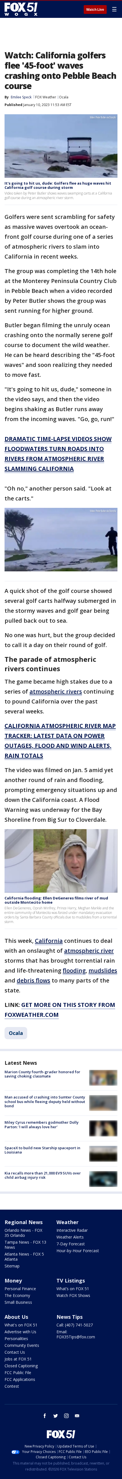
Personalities (16, 1338)
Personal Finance (20, 1288)
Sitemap (12, 1266)
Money (13, 1280)
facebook (44, 1415)
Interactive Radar (72, 1230)
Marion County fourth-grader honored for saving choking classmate (42, 1074)
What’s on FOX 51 (72, 1288)
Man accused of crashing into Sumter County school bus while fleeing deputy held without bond (45, 1101)
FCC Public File (18, 1372)
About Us (16, 1316)
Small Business (18, 1302)
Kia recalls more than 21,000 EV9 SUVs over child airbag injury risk (43, 1175)
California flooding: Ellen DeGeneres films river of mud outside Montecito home (56, 900)
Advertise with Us (20, 1331)
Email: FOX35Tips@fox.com (75, 1334)
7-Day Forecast (70, 1243)
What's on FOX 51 (21, 1325)
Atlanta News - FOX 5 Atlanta (24, 1256)
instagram (66, 1415)
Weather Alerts (70, 1237)
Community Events (22, 1345)
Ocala (63, 97)
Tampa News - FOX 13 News (25, 1244)
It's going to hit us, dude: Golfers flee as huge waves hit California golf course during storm (58, 185)
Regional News (24, 1222)
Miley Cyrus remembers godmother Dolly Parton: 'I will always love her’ (42, 1124)
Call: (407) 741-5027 (74, 1325)
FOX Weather (45, 97)
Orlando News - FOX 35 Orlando (23, 1232)
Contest (12, 1386)
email (77, 1415)
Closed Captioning (21, 1365)
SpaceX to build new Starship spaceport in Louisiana (42, 1150)
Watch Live (95, 10)
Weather (67, 1222)
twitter (55, 1415)
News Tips (69, 1316)
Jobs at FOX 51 (18, 1359)
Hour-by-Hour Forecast (77, 1250)
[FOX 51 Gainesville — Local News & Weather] (21, 9)
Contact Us (15, 1352)
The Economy (17, 1295)
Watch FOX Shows (73, 1295)
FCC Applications (20, 1379)
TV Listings (70, 1280)
